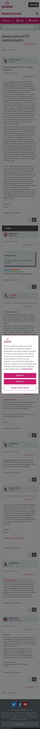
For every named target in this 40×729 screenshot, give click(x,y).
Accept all (20, 375)
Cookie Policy (27, 369)
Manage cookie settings (20, 388)
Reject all (20, 382)
